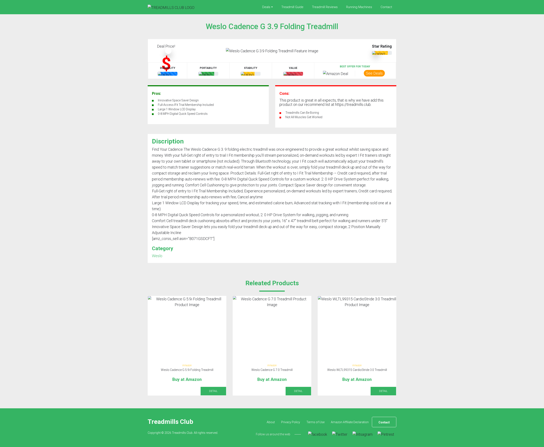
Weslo (157, 256)
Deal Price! (166, 46)
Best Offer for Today (355, 66)
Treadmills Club (170, 421)
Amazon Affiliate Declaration (350, 422)
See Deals (374, 73)
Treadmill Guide (292, 7)
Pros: (156, 93)
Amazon (187, 365)
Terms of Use (315, 422)
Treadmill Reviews (325, 7)
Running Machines (359, 7)
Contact (386, 7)
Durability (167, 68)
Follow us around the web (273, 434)
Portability (208, 68)
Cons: (284, 93)
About (271, 422)
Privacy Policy (290, 422)
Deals (266, 7)
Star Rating (382, 46)
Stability (250, 68)
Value (293, 68)
